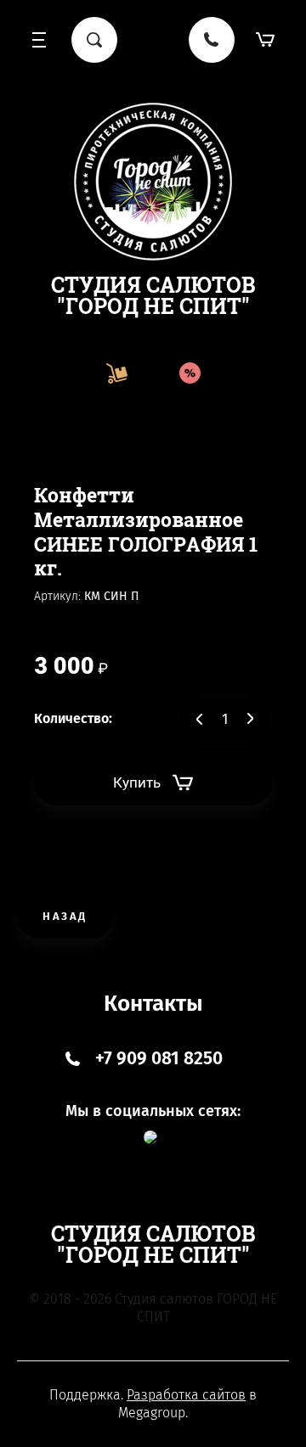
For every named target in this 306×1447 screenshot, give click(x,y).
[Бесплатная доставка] (116, 373)
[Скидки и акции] (189, 373)
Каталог (40, 40)
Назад (65, 916)
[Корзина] (266, 40)
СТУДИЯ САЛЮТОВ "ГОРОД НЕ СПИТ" (153, 295)
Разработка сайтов (186, 1395)
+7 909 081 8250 (159, 1058)
